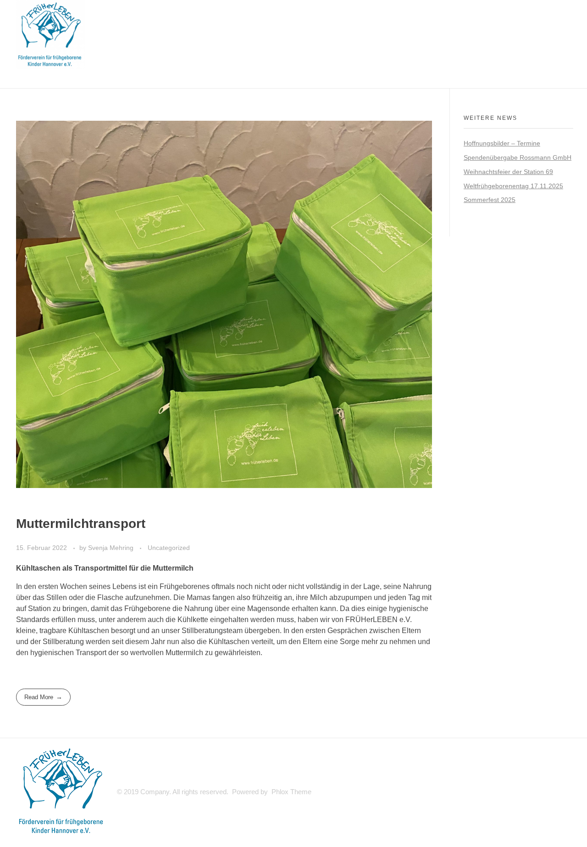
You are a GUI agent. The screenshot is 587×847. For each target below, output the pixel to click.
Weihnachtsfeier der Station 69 (508, 171)
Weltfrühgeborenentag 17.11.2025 (513, 186)
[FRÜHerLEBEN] (50, 34)
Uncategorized (169, 547)
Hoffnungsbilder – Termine (502, 143)
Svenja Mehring (111, 547)
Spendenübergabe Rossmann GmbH (517, 157)
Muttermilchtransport (80, 523)
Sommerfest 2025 (489, 199)
